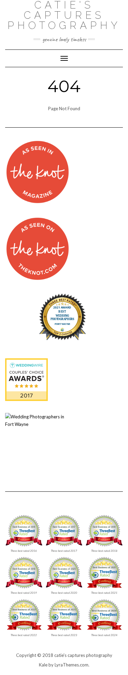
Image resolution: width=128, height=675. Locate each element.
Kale (43, 664)
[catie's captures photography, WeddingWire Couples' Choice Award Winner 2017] (26, 379)
